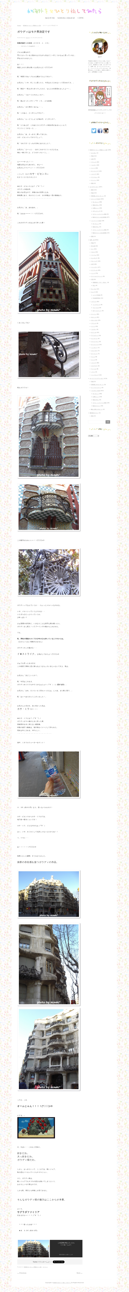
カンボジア (94, 258)
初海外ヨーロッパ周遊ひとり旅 (32, 25)
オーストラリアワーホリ (97, 378)
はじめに (93, 153)
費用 (92, 190)
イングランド (96, 304)
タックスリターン (96, 387)
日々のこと (96, 202)
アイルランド (95, 335)
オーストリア (95, 171)
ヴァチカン (94, 177)
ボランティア (96, 211)
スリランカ (94, 270)
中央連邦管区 (96, 298)
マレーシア (94, 261)
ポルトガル (94, 320)
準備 (92, 156)
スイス (93, 359)
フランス (93, 162)
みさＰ (28, 37)
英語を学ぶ (96, 205)
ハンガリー (94, 347)
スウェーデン (95, 341)
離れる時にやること (96, 409)
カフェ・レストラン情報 (100, 214)
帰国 (92, 183)
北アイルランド (97, 310)
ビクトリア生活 (95, 199)
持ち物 (93, 246)
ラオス (93, 252)
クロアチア (94, 366)
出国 (92, 159)
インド (93, 273)
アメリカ (93, 369)
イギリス (93, 301)
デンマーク (94, 338)
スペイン (45, 1267)
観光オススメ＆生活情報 (100, 217)
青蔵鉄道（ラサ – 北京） (100, 282)
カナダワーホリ (94, 187)
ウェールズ (96, 307)
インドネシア (95, 375)
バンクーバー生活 (96, 220)
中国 (92, 279)
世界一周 (92, 240)
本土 (94, 285)
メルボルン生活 (95, 390)
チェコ (93, 356)
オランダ (93, 332)
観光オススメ (96, 406)
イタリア (93, 174)
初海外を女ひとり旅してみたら (62, 1282)
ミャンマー (94, 267)
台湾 (92, 264)
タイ (92, 249)
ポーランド (94, 353)
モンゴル (93, 289)
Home (19, 25)
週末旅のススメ (94, 413)
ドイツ (93, 168)
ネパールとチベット (96, 276)
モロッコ (93, 317)
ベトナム (93, 255)
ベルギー (93, 165)
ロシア (93, 292)
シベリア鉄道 (96, 295)
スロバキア (94, 350)
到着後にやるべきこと (97, 196)
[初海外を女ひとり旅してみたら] (64, 11)
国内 (92, 416)
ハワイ (93, 372)
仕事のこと (96, 208)
